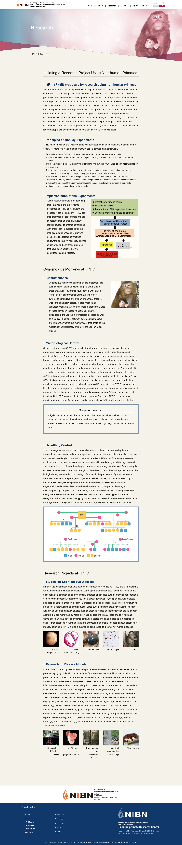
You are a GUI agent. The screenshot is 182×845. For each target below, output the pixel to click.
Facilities (31, 828)
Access (156, 3)
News (135, 6)
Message (32, 822)
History (31, 825)
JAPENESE (29, 832)
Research (112, 6)
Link (163, 3)
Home (90, 6)
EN (162, 6)
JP (156, 6)
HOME (33, 54)
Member (124, 6)
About (100, 6)
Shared (145, 6)
